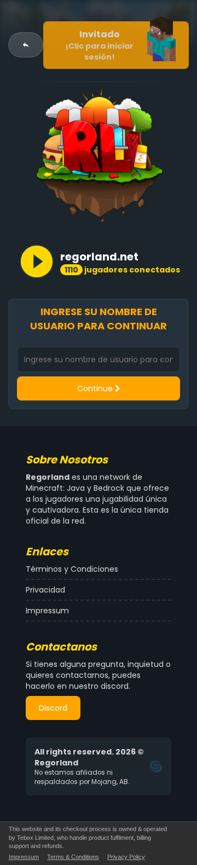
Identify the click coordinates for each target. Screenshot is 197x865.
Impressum (47, 610)
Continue (96, 388)
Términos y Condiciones (72, 569)
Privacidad (45, 589)
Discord (53, 708)
